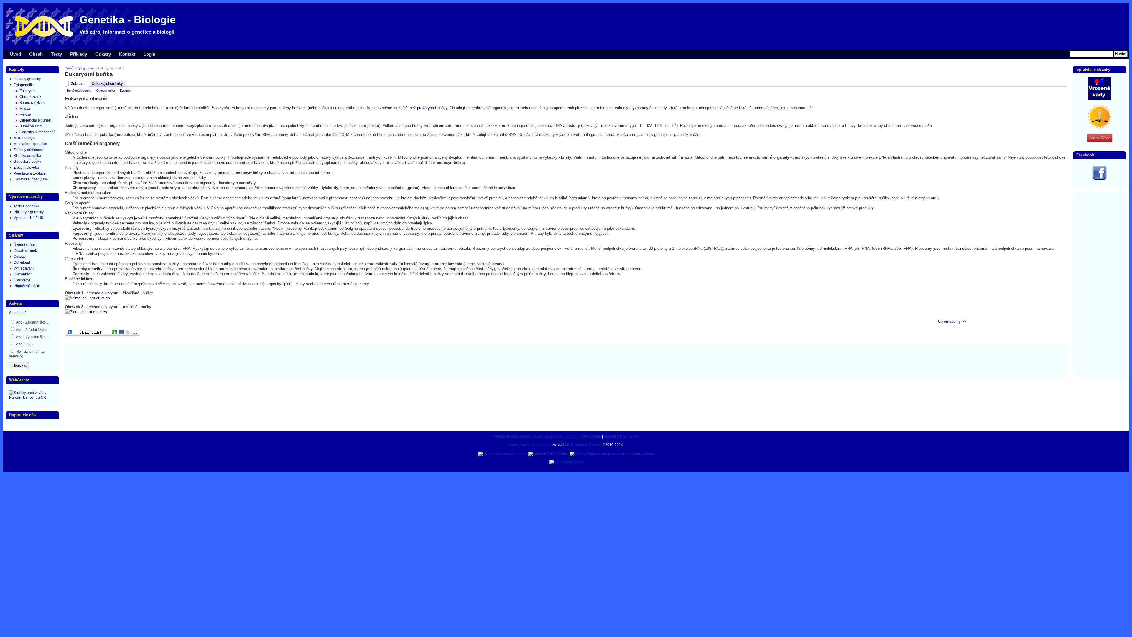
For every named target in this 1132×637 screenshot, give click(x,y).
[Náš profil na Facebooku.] (1099, 179)
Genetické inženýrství (31, 179)
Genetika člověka (27, 162)
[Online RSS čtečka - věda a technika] (1100, 141)
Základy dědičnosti (29, 150)
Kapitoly (125, 90)
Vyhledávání (24, 268)
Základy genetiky (27, 79)
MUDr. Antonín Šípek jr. (583, 445)
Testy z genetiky (26, 206)
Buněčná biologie (79, 90)
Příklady (78, 54)
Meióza (25, 114)
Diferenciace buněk (35, 120)
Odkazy (103, 54)
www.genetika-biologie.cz (529, 445)
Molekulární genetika (30, 144)
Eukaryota (27, 91)
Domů (69, 68)
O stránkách (23, 274)
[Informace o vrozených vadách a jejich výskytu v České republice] (1099, 99)
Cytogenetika (85, 68)
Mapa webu (591, 436)
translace (963, 248)
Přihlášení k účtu (27, 286)
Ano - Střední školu (30, 330)
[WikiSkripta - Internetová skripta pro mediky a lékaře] (1099, 127)
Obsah (36, 54)
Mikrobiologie (24, 138)
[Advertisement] (566, 361)
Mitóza (24, 108)
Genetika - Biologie (128, 20)
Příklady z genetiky (29, 212)
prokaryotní (426, 108)
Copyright (542, 436)
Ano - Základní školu (32, 322)
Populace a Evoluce (30, 173)
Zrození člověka (26, 167)
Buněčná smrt (30, 126)
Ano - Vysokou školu (32, 337)
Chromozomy (30, 97)
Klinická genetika (27, 156)
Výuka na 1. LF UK (28, 218)
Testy (56, 54)
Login (149, 54)
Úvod (15, 54)
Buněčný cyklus (32, 103)
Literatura (560, 436)
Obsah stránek (25, 251)
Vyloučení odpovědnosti (512, 436)
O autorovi (22, 280)
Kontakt (127, 54)
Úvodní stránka (26, 245)
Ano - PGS (24, 344)
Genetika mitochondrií (37, 132)
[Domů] (94, 44)
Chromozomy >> (952, 321)
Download (22, 262)
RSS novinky (628, 436)
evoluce (225, 162)
